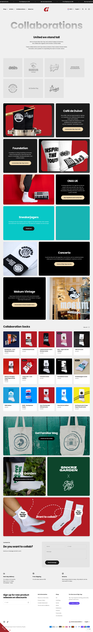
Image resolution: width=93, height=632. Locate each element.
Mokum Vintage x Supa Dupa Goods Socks (10, 378)
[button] (5, 627)
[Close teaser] (10, 630)
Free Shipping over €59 (7, 1)
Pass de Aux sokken (63, 405)
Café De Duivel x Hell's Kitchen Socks (46, 350)
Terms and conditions (43, 605)
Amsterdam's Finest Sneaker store (24, 305)
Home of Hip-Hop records (64, 264)
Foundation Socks (62, 376)
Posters (58, 610)
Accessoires (59, 615)
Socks (57, 603)
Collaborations (20, 9)
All (56, 598)
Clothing (58, 600)
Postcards (58, 613)
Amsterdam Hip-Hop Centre (20, 163)
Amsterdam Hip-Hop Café (72, 129)
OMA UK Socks (79, 349)
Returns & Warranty (43, 598)
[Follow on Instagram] (4, 622)
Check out (29, 228)
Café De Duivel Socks (28, 349)
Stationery (58, 608)
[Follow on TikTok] (8, 622)
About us (30, 9)
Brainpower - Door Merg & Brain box (10, 350)
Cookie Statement (43, 603)
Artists (11, 9)
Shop (4, 9)
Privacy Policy (41, 600)
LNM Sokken (8, 405)
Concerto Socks (44, 376)
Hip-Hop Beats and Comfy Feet (73, 197)
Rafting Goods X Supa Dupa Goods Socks (81, 406)
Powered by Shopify (20, 627)
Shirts (57, 605)
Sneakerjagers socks (81, 376)
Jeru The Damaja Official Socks (45, 406)
